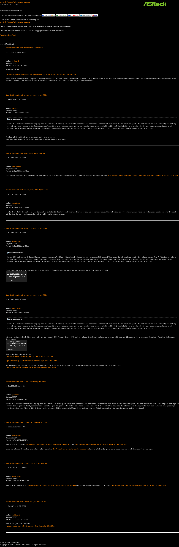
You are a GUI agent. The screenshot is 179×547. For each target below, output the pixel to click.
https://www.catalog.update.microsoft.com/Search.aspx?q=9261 (48, 444)
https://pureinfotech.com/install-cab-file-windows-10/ (70, 449)
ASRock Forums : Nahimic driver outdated (15, 2)
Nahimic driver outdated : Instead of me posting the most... (26, 153)
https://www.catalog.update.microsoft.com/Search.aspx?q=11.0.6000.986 (31, 361)
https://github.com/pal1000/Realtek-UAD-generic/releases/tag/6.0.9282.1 (31, 367)
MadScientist (16, 167)
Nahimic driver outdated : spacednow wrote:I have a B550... (27, 95)
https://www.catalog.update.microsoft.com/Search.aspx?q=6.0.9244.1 (51, 485)
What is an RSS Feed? (8, 35)
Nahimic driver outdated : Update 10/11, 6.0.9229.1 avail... (26, 502)
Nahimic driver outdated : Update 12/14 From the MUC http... (27, 422)
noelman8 (15, 61)
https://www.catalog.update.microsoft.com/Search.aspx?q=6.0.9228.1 (30, 526)
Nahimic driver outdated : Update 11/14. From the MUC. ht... (27, 463)
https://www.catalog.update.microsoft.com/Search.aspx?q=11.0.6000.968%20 (139, 485)
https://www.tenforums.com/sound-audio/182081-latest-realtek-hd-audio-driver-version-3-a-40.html (143, 176)
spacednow (16, 203)
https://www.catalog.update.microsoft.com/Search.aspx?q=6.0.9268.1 (30, 356)
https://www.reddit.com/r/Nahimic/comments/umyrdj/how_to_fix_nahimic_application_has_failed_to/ (41, 74)
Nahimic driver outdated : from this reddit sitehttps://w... (25, 48)
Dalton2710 (16, 108)
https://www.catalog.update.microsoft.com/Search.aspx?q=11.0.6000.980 (100, 444)
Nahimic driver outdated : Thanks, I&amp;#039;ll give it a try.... (27, 190)
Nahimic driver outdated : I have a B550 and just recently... (26, 382)
